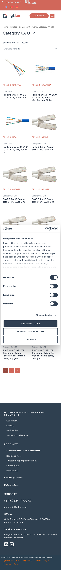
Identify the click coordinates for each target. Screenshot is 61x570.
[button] (52, 16)
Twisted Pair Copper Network (23, 27)
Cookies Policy (41, 560)
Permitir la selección (30, 331)
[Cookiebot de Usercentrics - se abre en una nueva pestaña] (45, 229)
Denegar (30, 339)
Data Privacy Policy (23, 560)
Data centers (11, 485)
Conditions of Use (11, 564)
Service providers (14, 477)
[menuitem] (6, 7)
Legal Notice (7, 560)
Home (5, 27)
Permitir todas (30, 323)
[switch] (54, 286)
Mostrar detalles (44, 315)
